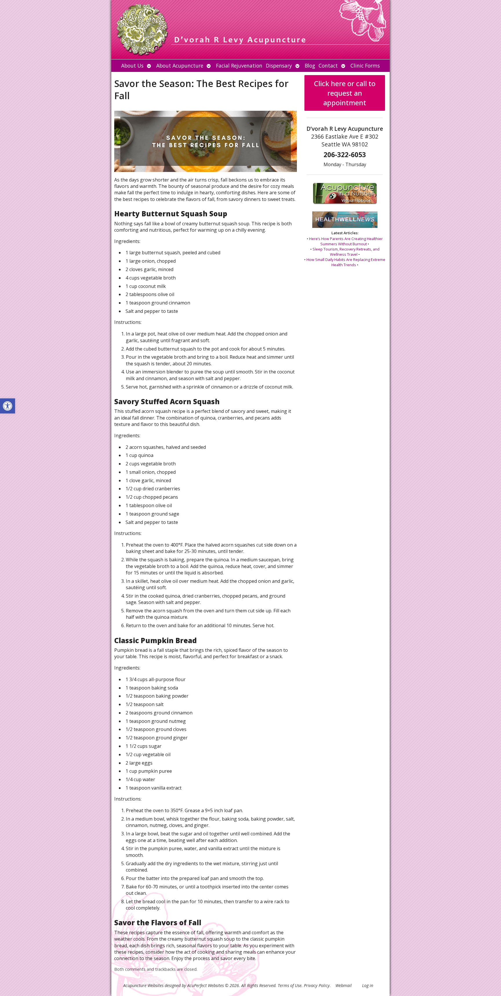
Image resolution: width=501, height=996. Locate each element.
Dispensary (279, 65)
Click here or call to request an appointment (344, 93)
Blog (310, 65)
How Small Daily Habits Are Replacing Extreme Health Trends (345, 262)
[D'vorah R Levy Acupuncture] (250, 29)
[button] (7, 405)
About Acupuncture (179, 65)
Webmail (343, 985)
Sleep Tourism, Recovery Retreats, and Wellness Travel (346, 251)
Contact (328, 65)
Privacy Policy (317, 985)
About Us (132, 65)
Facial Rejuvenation (239, 65)
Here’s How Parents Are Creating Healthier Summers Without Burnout (346, 241)
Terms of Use (290, 985)
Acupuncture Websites (143, 985)
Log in (367, 985)
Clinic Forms (365, 65)
